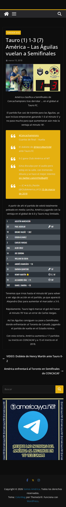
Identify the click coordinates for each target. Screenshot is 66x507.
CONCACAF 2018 (13, 33)
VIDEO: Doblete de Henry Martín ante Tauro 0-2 (34, 359)
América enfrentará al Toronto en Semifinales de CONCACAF (32, 371)
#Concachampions (29, 135)
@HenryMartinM (42, 146)
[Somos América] (6, 14)
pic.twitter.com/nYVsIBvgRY (33, 178)
